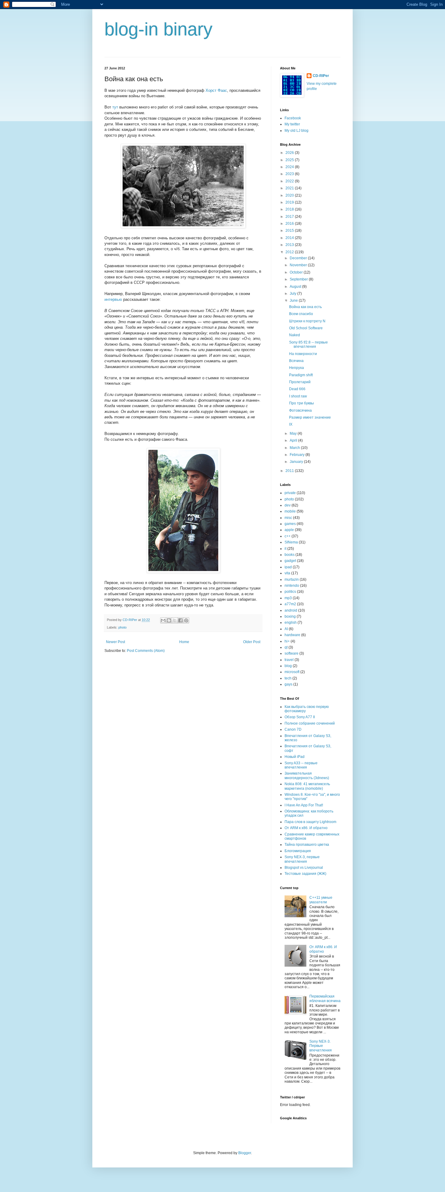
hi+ (287, 641)
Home (184, 642)
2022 (290, 181)
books (290, 555)
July (293, 293)
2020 (290, 195)
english (291, 622)
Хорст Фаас (216, 90)
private (290, 493)
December (299, 258)
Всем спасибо (301, 314)
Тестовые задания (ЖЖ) (305, 874)
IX (290, 424)
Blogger (244, 1153)
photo (122, 627)
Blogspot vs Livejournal (304, 867)
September (299, 279)
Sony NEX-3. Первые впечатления (320, 1045)
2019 (290, 202)
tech (288, 678)
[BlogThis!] (169, 620)
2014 (290, 238)
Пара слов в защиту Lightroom (310, 822)
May (294, 433)
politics (290, 591)
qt (286, 647)
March (295, 448)
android (291, 610)
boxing (290, 616)
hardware (292, 635)
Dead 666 (297, 389)
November (299, 265)
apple (289, 530)
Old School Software (306, 328)
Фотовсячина (300, 410)
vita (287, 573)
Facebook (293, 118)
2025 (290, 160)
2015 (290, 230)
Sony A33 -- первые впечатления (301, 765)
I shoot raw (298, 396)
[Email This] (163, 620)
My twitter (292, 124)
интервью (113, 299)
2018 (290, 209)
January (297, 462)
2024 (290, 167)
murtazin (292, 579)
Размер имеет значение (310, 417)
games (290, 524)
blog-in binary (158, 29)
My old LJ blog (296, 130)
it (285, 548)
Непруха (296, 368)
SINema (291, 542)
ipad (288, 567)
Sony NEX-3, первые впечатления (302, 859)
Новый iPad (295, 757)
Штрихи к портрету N (307, 321)
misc (288, 518)
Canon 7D (293, 729)
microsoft (292, 672)
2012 (290, 252)
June (294, 300)
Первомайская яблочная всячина (325, 998)
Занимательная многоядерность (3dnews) (307, 775)
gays (288, 684)
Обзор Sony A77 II (300, 717)
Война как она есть (305, 307)
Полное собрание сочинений (310, 723)
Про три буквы (301, 403)
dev (288, 505)
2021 (290, 188)
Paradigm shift (301, 375)
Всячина (296, 361)
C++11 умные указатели (320, 899)
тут (115, 107)
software (291, 653)
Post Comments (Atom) (146, 651)
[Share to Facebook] (180, 620)
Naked (294, 335)
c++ (288, 536)
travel (289, 660)
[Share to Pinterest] (186, 620)
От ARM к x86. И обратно (306, 828)
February (297, 455)
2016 (290, 223)
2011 (290, 471)
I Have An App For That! (304, 805)
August (296, 286)
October (297, 272)
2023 (290, 174)
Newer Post (115, 642)
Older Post (251, 642)
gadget (290, 561)
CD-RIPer (321, 76)
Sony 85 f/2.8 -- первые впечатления (308, 344)
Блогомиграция (298, 851)
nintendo (292, 585)
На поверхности (303, 354)
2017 (290, 216)
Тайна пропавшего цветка (307, 844)
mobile (290, 511)
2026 (290, 153)
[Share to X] (175, 620)
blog (288, 666)
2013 (290, 245)
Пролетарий (300, 382)
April (294, 440)
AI (286, 629)
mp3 (288, 598)
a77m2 (290, 604)
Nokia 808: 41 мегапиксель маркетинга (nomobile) (307, 786)
